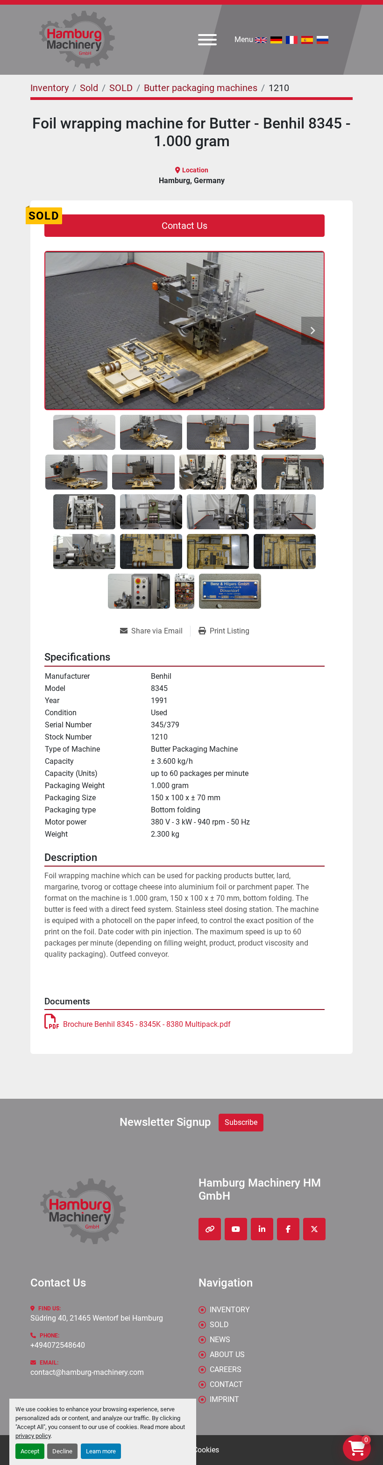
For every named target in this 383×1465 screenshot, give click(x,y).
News (220, 1339)
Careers (225, 1369)
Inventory (230, 1309)
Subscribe (241, 1122)
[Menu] (207, 39)
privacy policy (32, 1435)
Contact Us (184, 225)
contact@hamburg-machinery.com (87, 1372)
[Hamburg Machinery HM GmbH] (83, 1210)
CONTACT (226, 1384)
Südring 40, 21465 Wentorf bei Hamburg (96, 1318)
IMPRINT (224, 1399)
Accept (30, 1451)
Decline (62, 1451)
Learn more (101, 1451)
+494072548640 (57, 1345)
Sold (219, 1324)
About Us (227, 1354)
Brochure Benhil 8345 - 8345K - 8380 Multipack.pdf (147, 1024)
